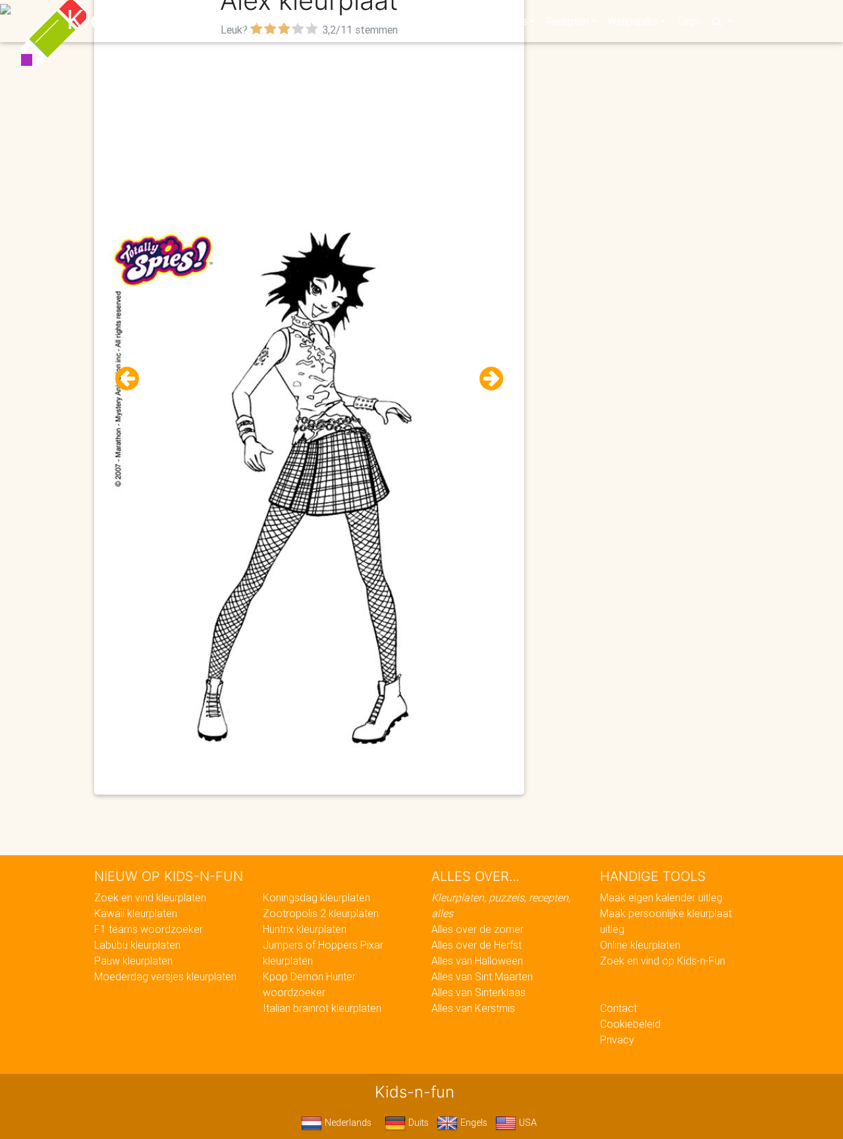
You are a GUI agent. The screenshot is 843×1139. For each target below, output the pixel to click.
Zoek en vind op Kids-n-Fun (662, 960)
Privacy (617, 1039)
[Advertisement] (309, 132)
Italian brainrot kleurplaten (322, 1008)
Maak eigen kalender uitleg (661, 897)
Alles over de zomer (477, 929)
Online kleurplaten (640, 944)
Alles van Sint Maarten (482, 976)
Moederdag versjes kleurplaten (165, 976)
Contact (618, 1008)
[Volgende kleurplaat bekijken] (486, 379)
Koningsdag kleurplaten (316, 897)
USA (526, 1122)
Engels (472, 1122)
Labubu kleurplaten (137, 944)
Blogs (303, 21)
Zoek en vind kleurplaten (150, 897)
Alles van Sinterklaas (478, 992)
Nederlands (346, 1122)
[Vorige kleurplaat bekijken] (132, 379)
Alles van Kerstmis (473, 1008)
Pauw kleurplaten (133, 960)
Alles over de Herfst (476, 944)
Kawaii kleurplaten (135, 913)
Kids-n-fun (133, 20)
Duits (417, 1122)
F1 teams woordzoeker (148, 929)
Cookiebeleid (630, 1023)
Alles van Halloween (477, 960)
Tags (687, 21)
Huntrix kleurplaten (304, 929)
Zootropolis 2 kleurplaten (321, 913)
